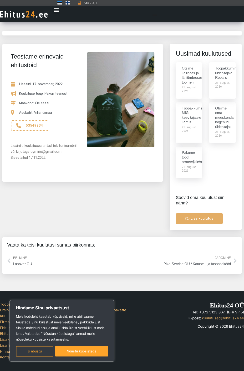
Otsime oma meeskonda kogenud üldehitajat (224, 117)
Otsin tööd (8, 310)
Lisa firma (8, 345)
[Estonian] (59, 2)
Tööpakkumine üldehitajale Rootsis (226, 72)
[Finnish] (67, 2)
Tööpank (7, 304)
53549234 (34, 125)
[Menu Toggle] (154, 14)
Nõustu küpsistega (82, 351)
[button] (56, 10)
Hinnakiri (7, 351)
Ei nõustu (34, 351)
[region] (62, 330)
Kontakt (6, 357)
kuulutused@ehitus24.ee (223, 318)
